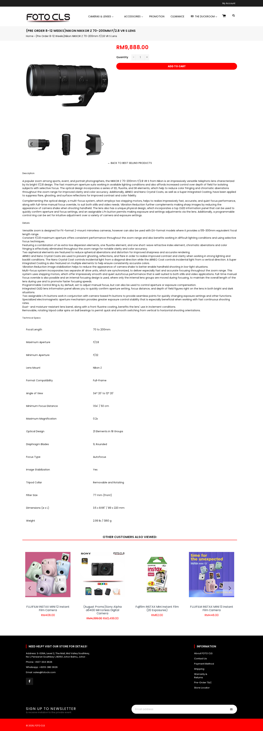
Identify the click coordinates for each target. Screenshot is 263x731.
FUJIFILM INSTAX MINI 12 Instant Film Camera (47, 608)
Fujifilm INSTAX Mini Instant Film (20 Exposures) (157, 608)
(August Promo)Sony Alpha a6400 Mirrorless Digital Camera (102, 610)
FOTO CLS (40, 725)
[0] (224, 16)
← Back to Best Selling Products (130, 163)
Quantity (122, 57)
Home (29, 36)
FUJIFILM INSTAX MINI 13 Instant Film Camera (211, 608)
